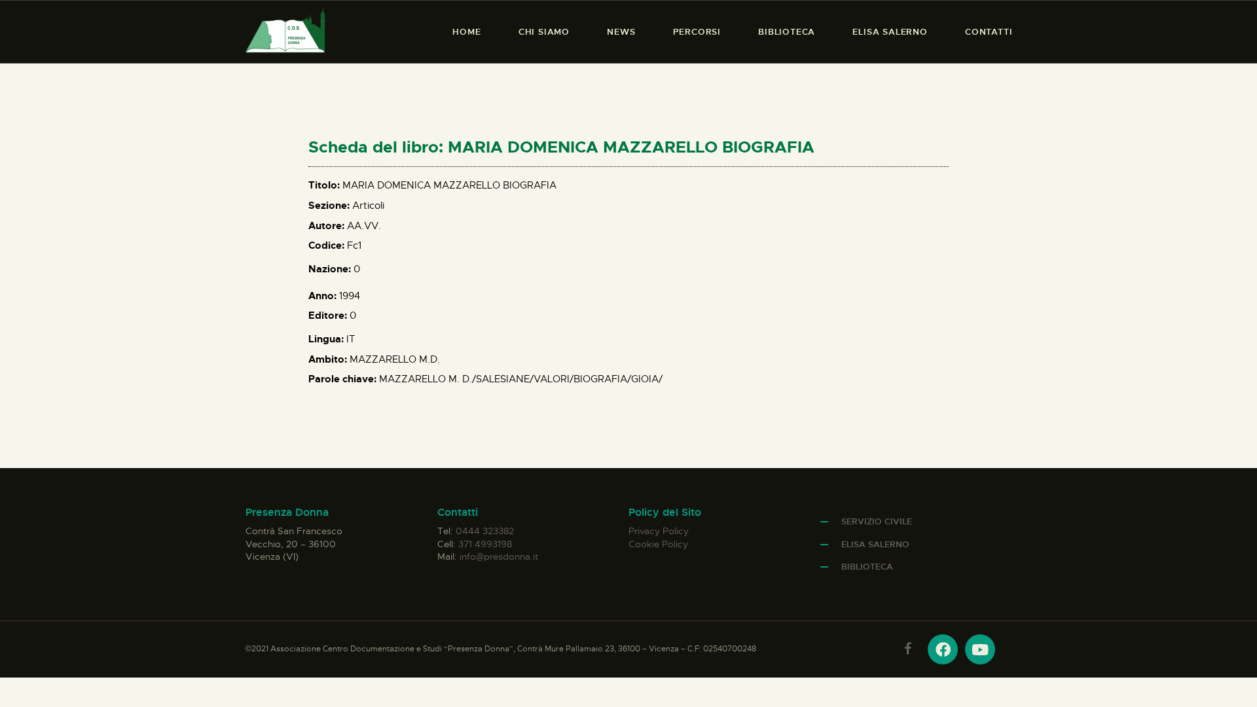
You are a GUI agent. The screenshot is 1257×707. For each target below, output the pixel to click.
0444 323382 (485, 531)
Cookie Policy (658, 544)
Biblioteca (867, 566)
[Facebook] (943, 649)
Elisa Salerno (875, 544)
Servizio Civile (876, 521)
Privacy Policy (658, 531)
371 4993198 (485, 544)
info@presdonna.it (499, 556)
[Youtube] (980, 649)
